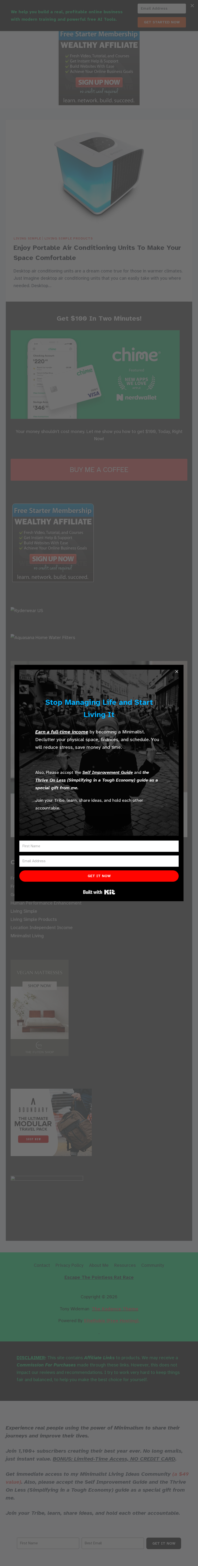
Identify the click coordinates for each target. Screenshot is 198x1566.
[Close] (177, 671)
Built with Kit (99, 892)
